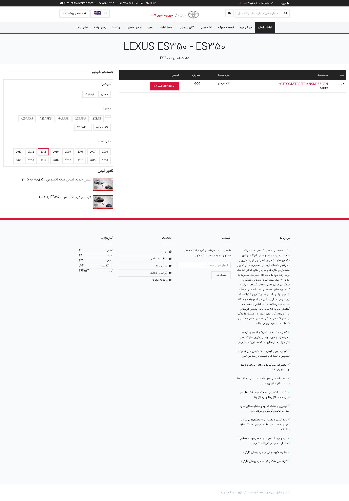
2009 (68, 151)
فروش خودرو (134, 27)
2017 (68, 160)
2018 (56, 160)
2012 (31, 151)
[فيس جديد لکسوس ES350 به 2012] (103, 202)
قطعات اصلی (265, 27)
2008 (80, 151)
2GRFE (97, 118)
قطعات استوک (226, 27)
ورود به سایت (159, 280)
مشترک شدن (221, 275)
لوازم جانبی (206, 27)
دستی (104, 94)
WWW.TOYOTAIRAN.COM (139, 3)
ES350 (165, 58)
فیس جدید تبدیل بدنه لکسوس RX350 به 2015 (56, 180)
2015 (93, 160)
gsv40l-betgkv (164, 86)
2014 (105, 160)
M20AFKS (83, 127)
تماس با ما (82, 27)
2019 (43, 160)
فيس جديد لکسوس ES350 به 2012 (65, 197)
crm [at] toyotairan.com (78, 3)
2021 (19, 160)
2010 (56, 151)
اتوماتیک (90, 94)
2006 (105, 151)
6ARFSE (63, 118)
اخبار (150, 27)
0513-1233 (108, 3)
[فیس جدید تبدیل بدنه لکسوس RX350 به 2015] (103, 184)
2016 (80, 160)
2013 (19, 151)
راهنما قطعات (166, 27)
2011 (43, 151)
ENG (104, 13)
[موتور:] (108, 116)
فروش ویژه (246, 27)
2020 (31, 160)
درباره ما (116, 27)
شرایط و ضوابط (158, 272)
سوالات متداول (159, 258)
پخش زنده (100, 27)
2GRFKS (80, 118)
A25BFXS (102, 127)
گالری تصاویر (186, 27)
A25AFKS (46, 118)
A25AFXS (27, 118)
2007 (93, 151)
